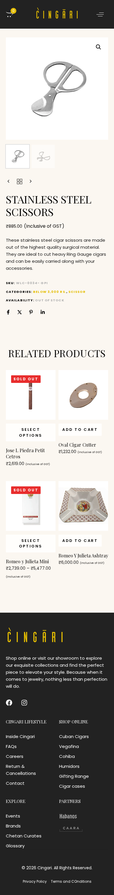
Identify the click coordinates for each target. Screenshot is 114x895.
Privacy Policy (35, 881)
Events (13, 816)
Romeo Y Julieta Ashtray (83, 555)
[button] (100, 14)
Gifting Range (74, 776)
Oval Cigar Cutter (77, 445)
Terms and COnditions (71, 881)
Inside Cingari (20, 736)
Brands (13, 826)
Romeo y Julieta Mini (27, 561)
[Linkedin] (42, 312)
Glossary (15, 846)
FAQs (11, 746)
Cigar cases (72, 786)
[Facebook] (8, 312)
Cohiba (67, 756)
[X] (19, 312)
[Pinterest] (31, 312)
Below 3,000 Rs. (49, 291)
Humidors (69, 766)
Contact (15, 783)
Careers (14, 756)
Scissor (77, 291)
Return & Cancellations (21, 769)
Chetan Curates (24, 836)
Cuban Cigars (74, 736)
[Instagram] (24, 702)
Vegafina (69, 746)
